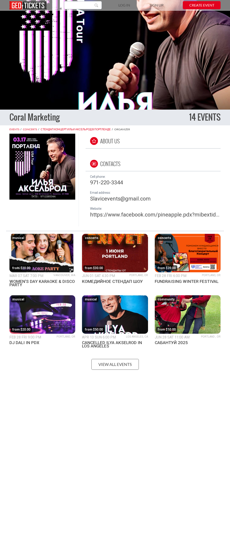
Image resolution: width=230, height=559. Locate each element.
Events (14, 129)
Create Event (201, 5)
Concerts (30, 129)
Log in (124, 5)
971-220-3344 (106, 182)
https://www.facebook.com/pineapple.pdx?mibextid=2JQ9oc (155, 215)
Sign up (157, 5)
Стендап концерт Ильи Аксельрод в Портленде (76, 129)
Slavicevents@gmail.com (120, 199)
